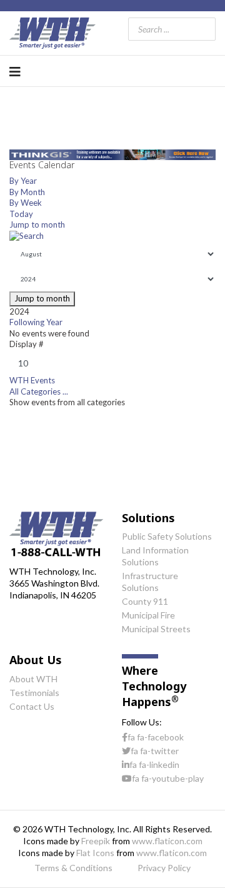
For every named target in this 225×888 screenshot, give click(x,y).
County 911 (145, 601)
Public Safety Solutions (167, 536)
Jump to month (37, 224)
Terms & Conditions (73, 867)
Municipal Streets (156, 628)
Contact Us (31, 706)
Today (21, 214)
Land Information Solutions (155, 556)
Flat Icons (95, 852)
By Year (23, 181)
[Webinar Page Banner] (112, 154)
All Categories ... (38, 391)
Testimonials (34, 692)
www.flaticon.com (167, 840)
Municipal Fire (148, 615)
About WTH (33, 679)
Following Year (35, 322)
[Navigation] (15, 71)
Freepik (95, 840)
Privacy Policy (164, 867)
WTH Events (32, 380)
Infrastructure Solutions (150, 581)
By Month (27, 192)
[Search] (112, 236)
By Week (25, 203)
